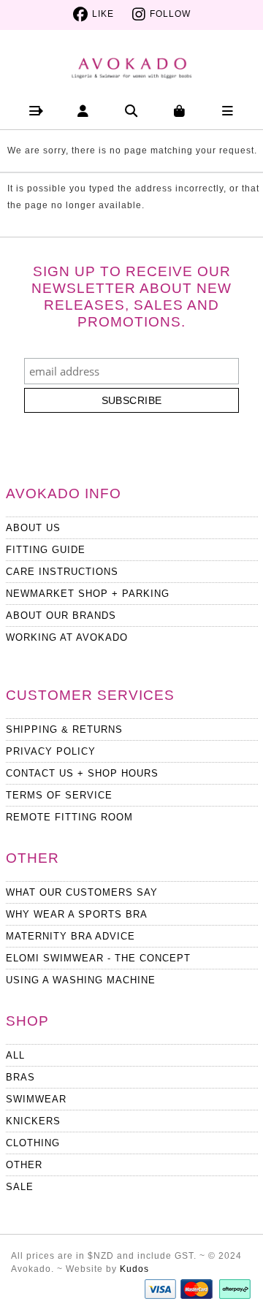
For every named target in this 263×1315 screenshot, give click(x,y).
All (15, 1055)
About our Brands (61, 615)
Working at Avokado (67, 637)
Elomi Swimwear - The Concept (98, 958)
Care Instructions (62, 571)
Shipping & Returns (64, 729)
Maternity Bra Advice (70, 936)
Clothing (33, 1142)
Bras (20, 1077)
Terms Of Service (59, 795)
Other (24, 1164)
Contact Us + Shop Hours (82, 773)
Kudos (134, 1269)
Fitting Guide (45, 549)
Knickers (33, 1121)
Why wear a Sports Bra (77, 914)
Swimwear (36, 1099)
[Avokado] (132, 62)
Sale (20, 1186)
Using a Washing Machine (81, 980)
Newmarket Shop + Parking (87, 593)
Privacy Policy (51, 751)
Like (103, 14)
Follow (170, 14)
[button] (35, 110)
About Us (33, 527)
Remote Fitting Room (69, 817)
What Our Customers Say (82, 892)
